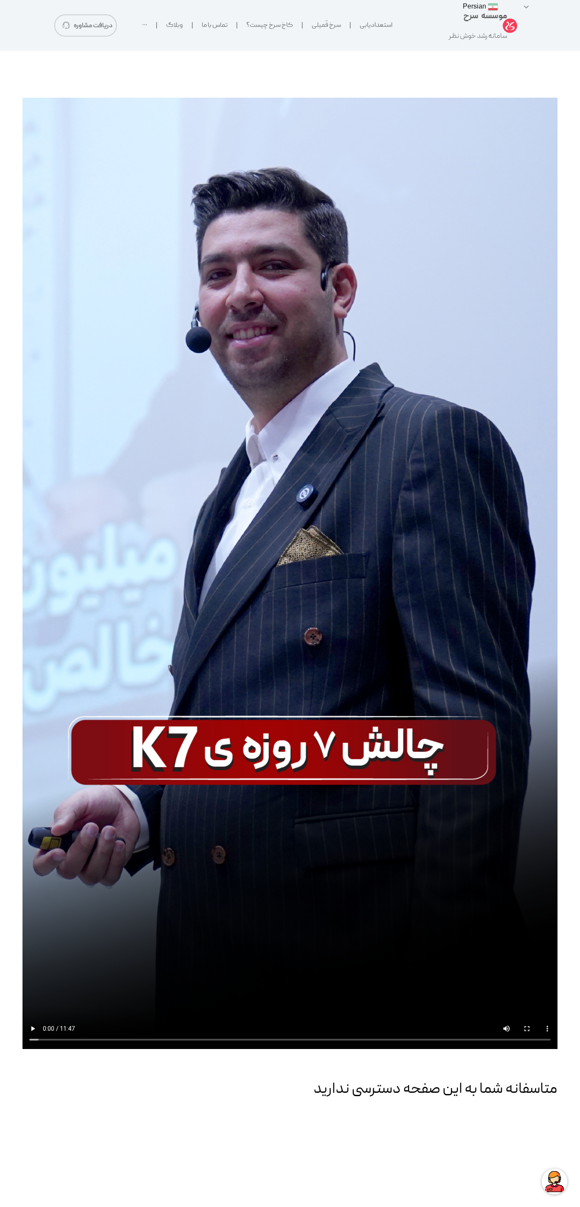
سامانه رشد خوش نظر (478, 36)
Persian (475, 6)
